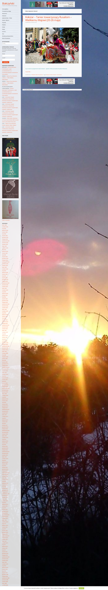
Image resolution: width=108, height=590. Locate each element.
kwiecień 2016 (5, 441)
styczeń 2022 (5, 319)
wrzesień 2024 (5, 263)
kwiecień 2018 (5, 399)
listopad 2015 (5, 449)
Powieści (4, 24)
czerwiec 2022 (5, 311)
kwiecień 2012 (5, 525)
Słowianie (4, 15)
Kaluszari (48, 74)
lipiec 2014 (4, 478)
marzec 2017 (5, 421)
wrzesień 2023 (5, 284)
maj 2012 (4, 523)
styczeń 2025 (5, 256)
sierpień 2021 (5, 328)
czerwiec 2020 (5, 353)
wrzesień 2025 (5, 242)
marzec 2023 (5, 295)
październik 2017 (5, 409)
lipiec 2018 (4, 393)
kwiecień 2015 (5, 462)
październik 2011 (5, 536)
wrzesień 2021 (5, 327)
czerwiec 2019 (5, 374)
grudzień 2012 (5, 511)
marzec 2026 (5, 232)
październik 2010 (5, 557)
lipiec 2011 (4, 541)
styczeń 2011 (5, 551)
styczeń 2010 (5, 572)
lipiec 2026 (4, 225)
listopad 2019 (5, 365)
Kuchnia (4, 31)
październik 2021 (5, 325)
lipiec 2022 (4, 309)
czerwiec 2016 (5, 437)
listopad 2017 (5, 407)
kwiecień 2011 (5, 546)
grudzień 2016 (5, 427)
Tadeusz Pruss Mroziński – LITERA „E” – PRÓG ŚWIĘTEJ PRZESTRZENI (9, 77)
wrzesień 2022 (5, 305)
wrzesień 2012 (5, 516)
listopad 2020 (5, 344)
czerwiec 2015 (5, 458)
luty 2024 (4, 276)
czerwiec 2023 (5, 290)
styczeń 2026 (5, 235)
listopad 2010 (5, 555)
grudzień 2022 (5, 300)
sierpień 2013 (5, 497)
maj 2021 (4, 334)
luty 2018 (4, 402)
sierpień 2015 (5, 455)
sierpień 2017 (5, 413)
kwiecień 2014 (5, 483)
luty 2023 (4, 297)
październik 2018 (5, 388)
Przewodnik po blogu (6, 11)
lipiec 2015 (4, 456)
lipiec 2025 (4, 246)
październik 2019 (5, 367)
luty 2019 (4, 381)
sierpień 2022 (5, 307)
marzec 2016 (5, 442)
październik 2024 (5, 262)
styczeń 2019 (5, 383)
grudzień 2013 (5, 490)
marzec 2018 (5, 400)
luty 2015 (4, 465)
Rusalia (54, 74)
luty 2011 (4, 550)
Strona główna (5, 9)
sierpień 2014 (5, 476)
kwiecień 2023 (5, 293)
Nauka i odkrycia (5, 20)
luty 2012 (4, 528)
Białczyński (8, 3)
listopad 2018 (5, 386)
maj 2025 (4, 249)
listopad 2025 (5, 239)
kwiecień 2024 (5, 272)
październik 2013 (5, 493)
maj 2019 (4, 376)
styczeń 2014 (5, 488)
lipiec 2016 (4, 435)
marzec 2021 (5, 337)
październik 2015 (5, 451)
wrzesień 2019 (5, 369)
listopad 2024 (5, 260)
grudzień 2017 (5, 406)
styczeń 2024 (5, 277)
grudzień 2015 (5, 448)
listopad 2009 (5, 576)
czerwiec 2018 (5, 395)
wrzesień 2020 (5, 348)
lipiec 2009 (4, 583)
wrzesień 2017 (5, 411)
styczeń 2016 (5, 446)
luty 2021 (4, 339)
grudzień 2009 (5, 574)
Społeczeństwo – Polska (7, 18)
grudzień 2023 (5, 279)
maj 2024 (4, 270)
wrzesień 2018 (5, 390)
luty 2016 (4, 444)
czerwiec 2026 (5, 226)
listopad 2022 (5, 302)
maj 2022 (4, 312)
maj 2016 (4, 439)
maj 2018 (4, 397)
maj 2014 (4, 481)
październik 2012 (5, 514)
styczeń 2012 (5, 530)
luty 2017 (4, 423)
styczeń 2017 (5, 425)
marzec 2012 (5, 527)
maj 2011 (4, 544)
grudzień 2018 (5, 384)
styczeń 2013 (5, 509)
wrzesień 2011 (5, 537)
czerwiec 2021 (5, 332)
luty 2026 (4, 233)
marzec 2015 (5, 463)
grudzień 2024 (5, 258)
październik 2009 (5, 578)
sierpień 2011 (5, 539)
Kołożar (51, 74)
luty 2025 (4, 255)
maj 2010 (4, 565)
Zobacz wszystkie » (6, 220)
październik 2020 (5, 346)
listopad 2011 (5, 534)
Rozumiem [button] (81, 588)
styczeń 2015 (5, 467)
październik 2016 (5, 430)
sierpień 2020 (5, 349)
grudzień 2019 (5, 363)
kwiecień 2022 (5, 314)
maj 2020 (4, 355)
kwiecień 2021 (5, 335)
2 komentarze (59, 74)
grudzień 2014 (5, 469)
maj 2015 (4, 460)
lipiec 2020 (4, 351)
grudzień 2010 (5, 553)
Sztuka (3, 27)
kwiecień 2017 (5, 420)
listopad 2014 (5, 471)
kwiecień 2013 (5, 504)
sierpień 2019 (5, 370)
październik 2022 (5, 304)
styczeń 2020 (5, 362)
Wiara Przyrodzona (6, 38)
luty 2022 (4, 318)
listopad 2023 (5, 281)
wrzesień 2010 (5, 558)
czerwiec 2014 (5, 479)
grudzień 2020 (5, 342)
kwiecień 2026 (5, 230)
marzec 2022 (5, 316)
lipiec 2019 (4, 372)
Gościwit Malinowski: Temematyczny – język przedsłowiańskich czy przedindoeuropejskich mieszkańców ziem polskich (10, 71)
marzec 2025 (5, 253)
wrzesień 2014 (5, 474)
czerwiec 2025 (5, 247)
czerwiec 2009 (5, 585)
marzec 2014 (5, 485)
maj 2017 (4, 418)
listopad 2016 (5, 428)
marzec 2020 (5, 358)
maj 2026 (4, 228)
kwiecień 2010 (5, 567)
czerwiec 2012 (5, 521)
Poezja (3, 29)
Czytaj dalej (28, 71)
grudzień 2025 (5, 237)
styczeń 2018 (5, 404)
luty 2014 (4, 486)
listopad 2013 (5, 492)
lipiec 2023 (4, 288)
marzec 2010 (5, 569)
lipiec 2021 (4, 330)
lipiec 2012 (4, 520)
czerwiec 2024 (5, 269)
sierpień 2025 (5, 244)
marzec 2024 (5, 274)
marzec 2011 (5, 548)
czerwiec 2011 (5, 543)
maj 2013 (4, 502)
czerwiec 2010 (5, 564)
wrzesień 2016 (5, 432)
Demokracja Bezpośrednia (7, 36)
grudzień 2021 (5, 321)
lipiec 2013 (4, 499)
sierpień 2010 (5, 560)
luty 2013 (4, 507)
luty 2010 (4, 571)
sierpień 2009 (5, 581)
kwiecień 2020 (5, 356)
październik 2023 (5, 283)
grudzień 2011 (5, 532)
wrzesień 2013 (5, 495)
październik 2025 (5, 240)
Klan (3, 33)
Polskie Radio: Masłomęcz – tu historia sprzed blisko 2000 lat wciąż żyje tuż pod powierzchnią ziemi (10, 120)
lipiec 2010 (4, 562)
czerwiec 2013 (5, 500)
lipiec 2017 (4, 414)
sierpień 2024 (5, 265)
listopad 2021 (5, 323)
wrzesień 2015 (5, 453)
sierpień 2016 (5, 434)
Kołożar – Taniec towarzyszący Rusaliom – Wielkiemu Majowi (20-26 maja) (48, 18)
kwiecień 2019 (5, 377)
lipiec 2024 (4, 267)
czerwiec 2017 (5, 416)
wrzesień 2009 (5, 579)
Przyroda (4, 22)
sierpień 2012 (5, 518)
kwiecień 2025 (5, 251)
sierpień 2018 (5, 391)
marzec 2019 (5, 379)
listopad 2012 (5, 513)
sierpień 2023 (5, 286)
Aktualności (4, 13)
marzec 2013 (5, 506)
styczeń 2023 (5, 298)
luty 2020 (4, 360)
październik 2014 (5, 472)
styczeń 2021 (5, 341)
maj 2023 (4, 291)
